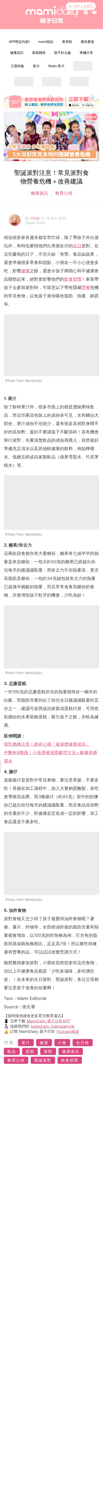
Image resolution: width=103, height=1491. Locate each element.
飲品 (11, 1051)
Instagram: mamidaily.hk (52, 1026)
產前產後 (87, 42)
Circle (36, 218)
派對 (48, 1051)
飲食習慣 (72, 279)
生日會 (82, 1042)
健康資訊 (16, 53)
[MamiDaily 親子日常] (51, 14)
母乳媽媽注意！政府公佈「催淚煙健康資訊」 (47, 744)
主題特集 (17, 66)
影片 (36, 66)
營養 (85, 287)
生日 (77, 245)
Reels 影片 (56, 66)
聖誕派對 (43, 1060)
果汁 (26, 1042)
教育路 (67, 42)
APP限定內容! (19, 42)
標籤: (10, 1042)
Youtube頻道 (67, 1031)
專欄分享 (86, 53)
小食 (62, 1042)
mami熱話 (45, 42)
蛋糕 (30, 1051)
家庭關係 (39, 53)
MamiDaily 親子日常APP (48, 1021)
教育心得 (63, 193)
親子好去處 (62, 53)
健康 (25, 270)
